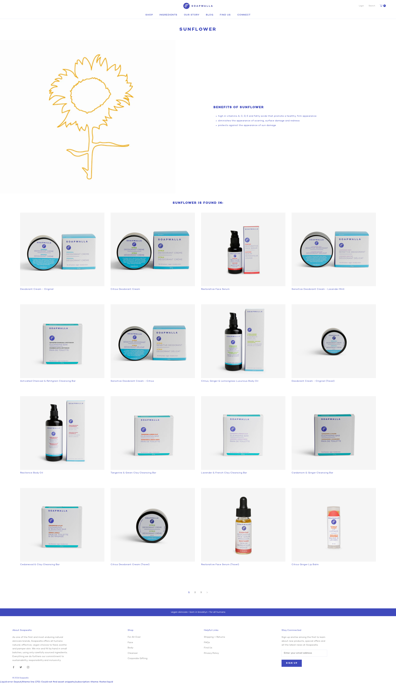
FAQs (207, 642)
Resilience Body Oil (31, 473)
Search (372, 6)
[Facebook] (13, 667)
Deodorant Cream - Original (37, 289)
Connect (244, 15)
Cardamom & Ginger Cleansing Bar (312, 473)
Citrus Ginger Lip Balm (305, 564)
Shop (149, 15)
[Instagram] (28, 667)
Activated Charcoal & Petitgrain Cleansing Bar (48, 381)
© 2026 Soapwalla (20, 678)
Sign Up (291, 663)
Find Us (225, 15)
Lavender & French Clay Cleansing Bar (224, 473)
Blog (209, 15)
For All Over (134, 637)
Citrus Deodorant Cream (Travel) (130, 564)
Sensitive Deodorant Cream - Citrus (132, 381)
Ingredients (168, 15)
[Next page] (207, 592)
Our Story (192, 15)
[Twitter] (21, 667)
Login (361, 6)
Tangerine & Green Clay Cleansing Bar (133, 473)
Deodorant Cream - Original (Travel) (313, 381)
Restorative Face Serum (215, 289)
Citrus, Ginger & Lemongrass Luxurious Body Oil (229, 381)
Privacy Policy (211, 653)
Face (130, 642)
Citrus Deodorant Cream (125, 289)
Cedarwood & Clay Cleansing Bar (40, 564)
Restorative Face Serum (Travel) (220, 564)
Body (130, 648)
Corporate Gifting (137, 658)
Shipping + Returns (214, 637)
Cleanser (133, 653)
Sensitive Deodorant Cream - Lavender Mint (318, 289)
